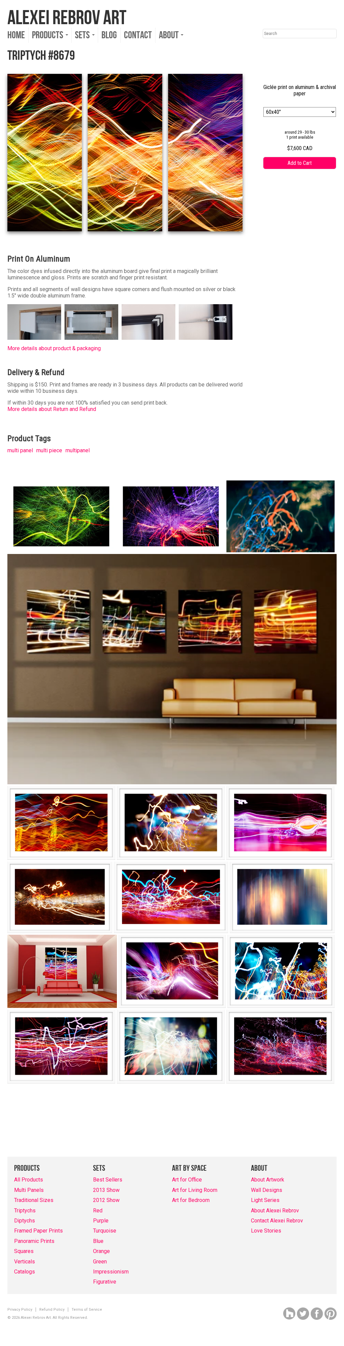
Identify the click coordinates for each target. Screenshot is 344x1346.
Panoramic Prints (34, 1241)
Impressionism (111, 1271)
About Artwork (267, 1179)
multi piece (49, 450)
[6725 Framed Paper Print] (280, 1046)
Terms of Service (87, 1309)
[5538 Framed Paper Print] (282, 897)
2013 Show (106, 1190)
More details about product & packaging (54, 348)
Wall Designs (266, 1190)
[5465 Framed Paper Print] (171, 823)
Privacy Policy (19, 1309)
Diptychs (24, 1220)
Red (97, 1210)
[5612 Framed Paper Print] (172, 971)
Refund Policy (51, 1309)
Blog (109, 35)
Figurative (104, 1282)
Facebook (317, 1313)
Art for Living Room (194, 1190)
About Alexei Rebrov (275, 1210)
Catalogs (24, 1271)
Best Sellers (107, 1179)
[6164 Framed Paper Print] (281, 971)
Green (100, 1261)
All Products (28, 1179)
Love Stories (266, 1230)
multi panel (20, 450)
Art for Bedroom (191, 1200)
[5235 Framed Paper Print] (61, 823)
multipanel (78, 450)
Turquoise (104, 1230)
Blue (98, 1241)
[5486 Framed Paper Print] (280, 823)
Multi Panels (29, 1190)
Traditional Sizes (33, 1200)
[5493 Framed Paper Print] (171, 897)
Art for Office (187, 1179)
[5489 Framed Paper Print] (59, 897)
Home (16, 35)
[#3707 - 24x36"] (171, 516)
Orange (101, 1251)
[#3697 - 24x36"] (61, 516)
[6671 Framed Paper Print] (171, 1046)
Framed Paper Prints (38, 1230)
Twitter (303, 1313)
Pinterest (331, 1313)
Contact (138, 35)
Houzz (289, 1313)
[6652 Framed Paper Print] (61, 1046)
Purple (101, 1220)
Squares (24, 1251)
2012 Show (106, 1200)
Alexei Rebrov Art (66, 18)
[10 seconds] (280, 516)
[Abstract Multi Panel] (172, 669)
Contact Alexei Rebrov (277, 1220)
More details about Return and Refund (51, 409)
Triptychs (25, 1210)
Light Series (265, 1200)
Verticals (24, 1261)
